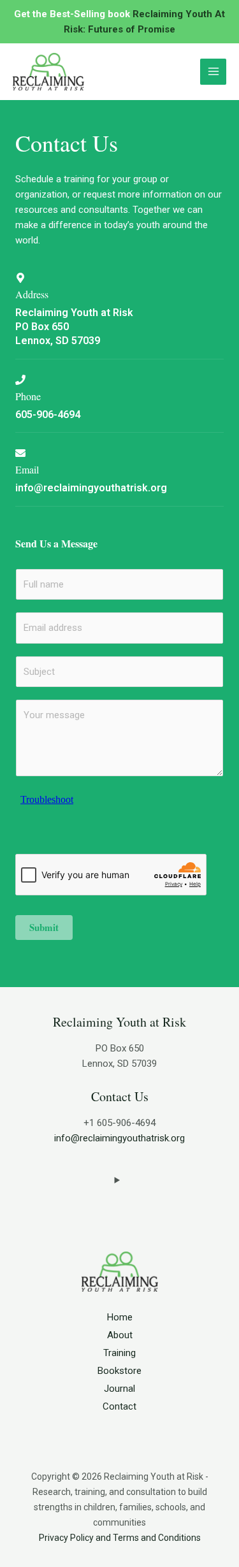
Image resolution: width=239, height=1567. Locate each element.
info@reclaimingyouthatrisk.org (119, 1138)
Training (119, 1353)
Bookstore (119, 1370)
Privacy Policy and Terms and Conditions (120, 1538)
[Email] (20, 453)
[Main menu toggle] (213, 72)
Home (120, 1317)
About (120, 1335)
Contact (119, 1406)
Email (27, 469)
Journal (119, 1388)
